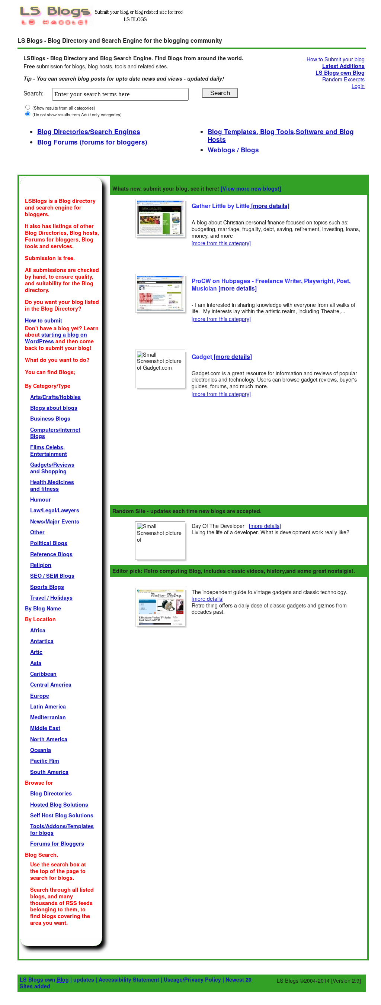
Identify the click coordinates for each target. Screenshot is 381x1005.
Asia (35, 663)
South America (49, 771)
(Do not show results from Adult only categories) (76, 114)
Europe (39, 695)
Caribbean (43, 673)
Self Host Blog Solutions (61, 815)
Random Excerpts (343, 79)
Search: (33, 93)
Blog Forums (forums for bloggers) (92, 141)
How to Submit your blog (336, 59)
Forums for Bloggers (57, 843)
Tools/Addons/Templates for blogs (62, 829)
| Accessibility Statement (127, 979)
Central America (50, 684)
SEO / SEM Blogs (52, 575)
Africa (37, 630)
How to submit (43, 320)
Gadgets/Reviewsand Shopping (52, 468)
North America (48, 739)
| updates (82, 979)
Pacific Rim (44, 760)
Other (37, 532)
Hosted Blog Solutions (59, 804)
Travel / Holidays (51, 597)
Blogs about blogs (53, 407)
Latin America (48, 706)
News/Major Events (54, 521)
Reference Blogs (51, 554)
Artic (36, 651)
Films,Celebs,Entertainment (48, 450)
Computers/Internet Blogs (55, 433)
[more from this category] (221, 243)
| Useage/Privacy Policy (191, 979)
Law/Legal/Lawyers (54, 510)
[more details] (269, 205)
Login (358, 86)
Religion (40, 564)
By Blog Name (43, 608)
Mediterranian (48, 717)
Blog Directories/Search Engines (88, 131)
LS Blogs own (44, 979)
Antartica (42, 641)
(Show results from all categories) (63, 108)
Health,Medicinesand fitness (52, 485)
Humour (40, 499)
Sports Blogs (47, 586)
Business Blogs (50, 418)
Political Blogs (48, 543)
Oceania (40, 749)
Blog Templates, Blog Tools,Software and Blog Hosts (281, 135)
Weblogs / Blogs (233, 149)
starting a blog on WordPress (56, 338)
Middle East (45, 728)
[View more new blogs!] (251, 188)
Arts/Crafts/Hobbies (55, 397)
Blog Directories (51, 793)
